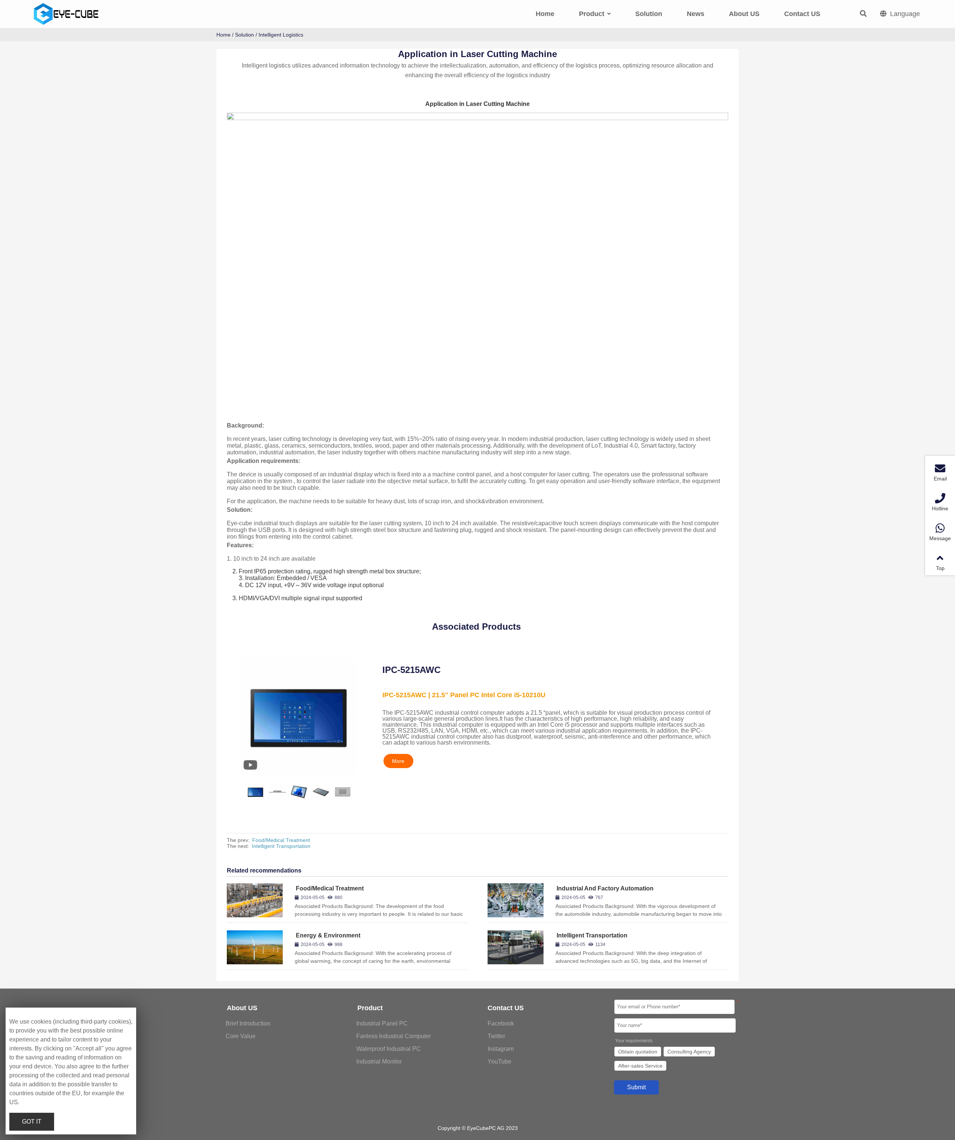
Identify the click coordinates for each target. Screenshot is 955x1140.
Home (223, 35)
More (398, 761)
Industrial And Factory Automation (605, 888)
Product (370, 1008)
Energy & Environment (328, 935)
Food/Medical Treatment (281, 840)
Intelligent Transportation (281, 846)
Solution (244, 35)
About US (242, 1008)
